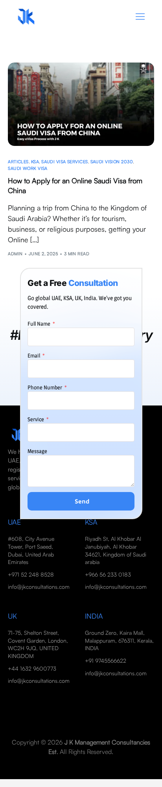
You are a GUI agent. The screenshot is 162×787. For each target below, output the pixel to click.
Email (34, 355)
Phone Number (45, 387)
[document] (81, 393)
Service (36, 419)
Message (37, 451)
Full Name (40, 323)
